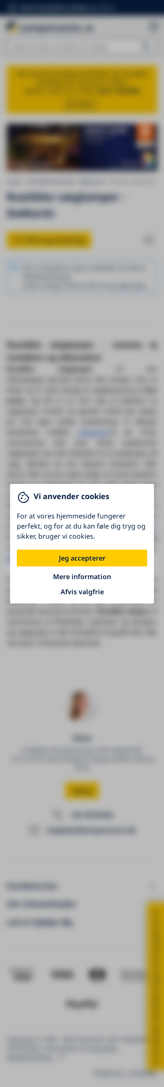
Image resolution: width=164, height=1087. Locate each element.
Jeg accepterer (82, 558)
